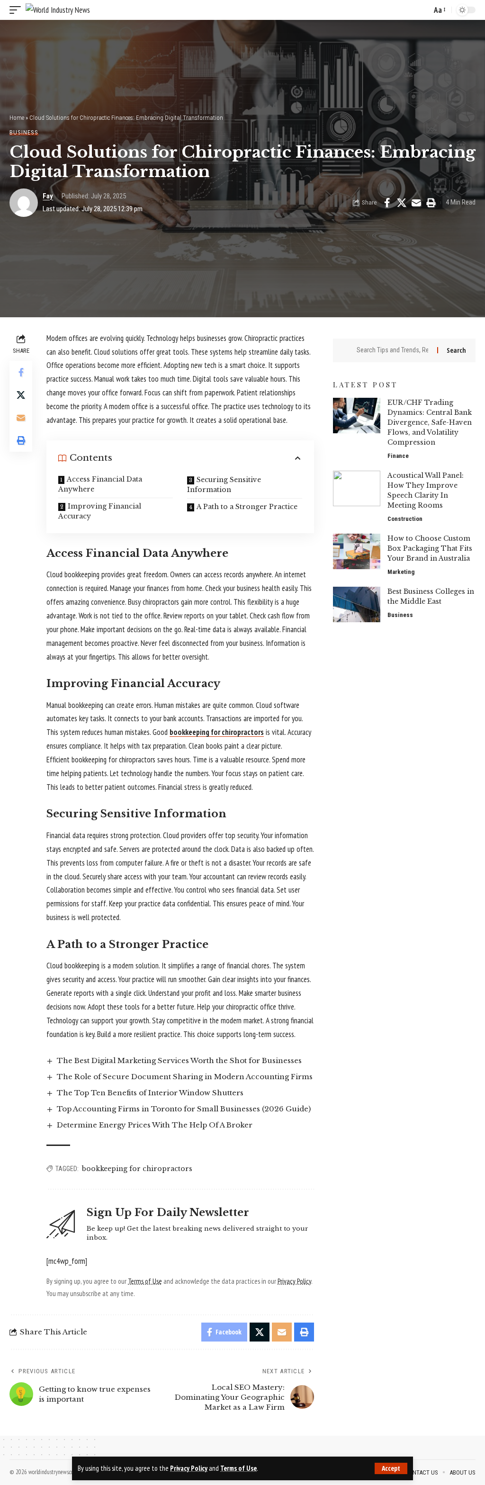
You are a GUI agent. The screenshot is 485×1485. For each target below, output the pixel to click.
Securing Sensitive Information (224, 484)
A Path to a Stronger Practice (247, 506)
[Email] (416, 202)
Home (16, 117)
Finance (398, 455)
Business (23, 132)
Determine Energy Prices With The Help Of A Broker (154, 1124)
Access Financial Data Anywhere (100, 484)
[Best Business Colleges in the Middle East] (356, 604)
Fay (48, 196)
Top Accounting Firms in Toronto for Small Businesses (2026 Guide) (184, 1108)
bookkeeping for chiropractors (137, 1168)
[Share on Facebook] (387, 202)
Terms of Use (238, 1468)
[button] (391, 1468)
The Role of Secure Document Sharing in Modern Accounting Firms (185, 1076)
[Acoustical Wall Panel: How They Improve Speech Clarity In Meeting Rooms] (356, 488)
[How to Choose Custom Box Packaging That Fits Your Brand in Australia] (356, 551)
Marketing (400, 571)
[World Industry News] (58, 10)
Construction (404, 518)
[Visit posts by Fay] (23, 202)
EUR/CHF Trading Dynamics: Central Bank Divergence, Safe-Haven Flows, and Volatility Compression (429, 422)
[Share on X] (401, 202)
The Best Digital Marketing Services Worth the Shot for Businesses (179, 1060)
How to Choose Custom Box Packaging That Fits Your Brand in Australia (429, 548)
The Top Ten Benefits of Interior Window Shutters (150, 1092)
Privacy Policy (188, 1468)
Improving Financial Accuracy (99, 511)
